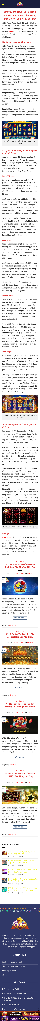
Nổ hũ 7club (20, 562)
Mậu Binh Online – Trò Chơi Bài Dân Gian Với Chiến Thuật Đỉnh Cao (22, 889)
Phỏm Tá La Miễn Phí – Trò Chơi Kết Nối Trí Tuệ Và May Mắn (22, 871)
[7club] (20, 4)
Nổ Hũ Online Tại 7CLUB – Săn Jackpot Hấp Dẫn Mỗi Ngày (20, 635)
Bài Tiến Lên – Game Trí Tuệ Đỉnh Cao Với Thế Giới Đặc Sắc (23, 880)
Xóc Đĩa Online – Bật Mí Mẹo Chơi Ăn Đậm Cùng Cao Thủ (23, 853)
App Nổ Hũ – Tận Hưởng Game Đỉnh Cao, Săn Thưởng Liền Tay (20, 565)
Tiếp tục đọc (19, 618)
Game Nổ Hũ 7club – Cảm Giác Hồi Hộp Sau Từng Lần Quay (20, 775)
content (30, 573)
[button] (3, 3)
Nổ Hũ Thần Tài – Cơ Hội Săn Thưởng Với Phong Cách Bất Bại (20, 705)
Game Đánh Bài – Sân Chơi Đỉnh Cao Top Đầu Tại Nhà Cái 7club (23, 862)
